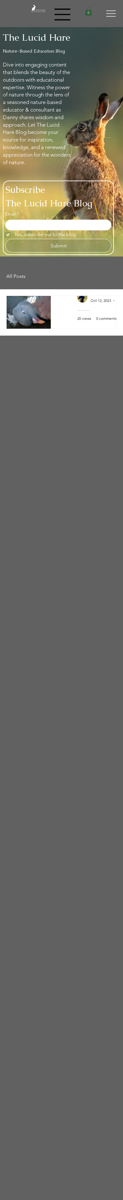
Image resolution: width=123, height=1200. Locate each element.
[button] (88, 11)
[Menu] (63, 14)
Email (12, 214)
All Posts (16, 276)
